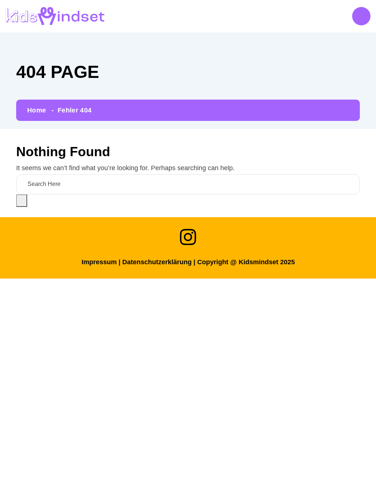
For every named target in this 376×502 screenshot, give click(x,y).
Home (36, 110)
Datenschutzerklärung (157, 262)
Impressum (99, 262)
